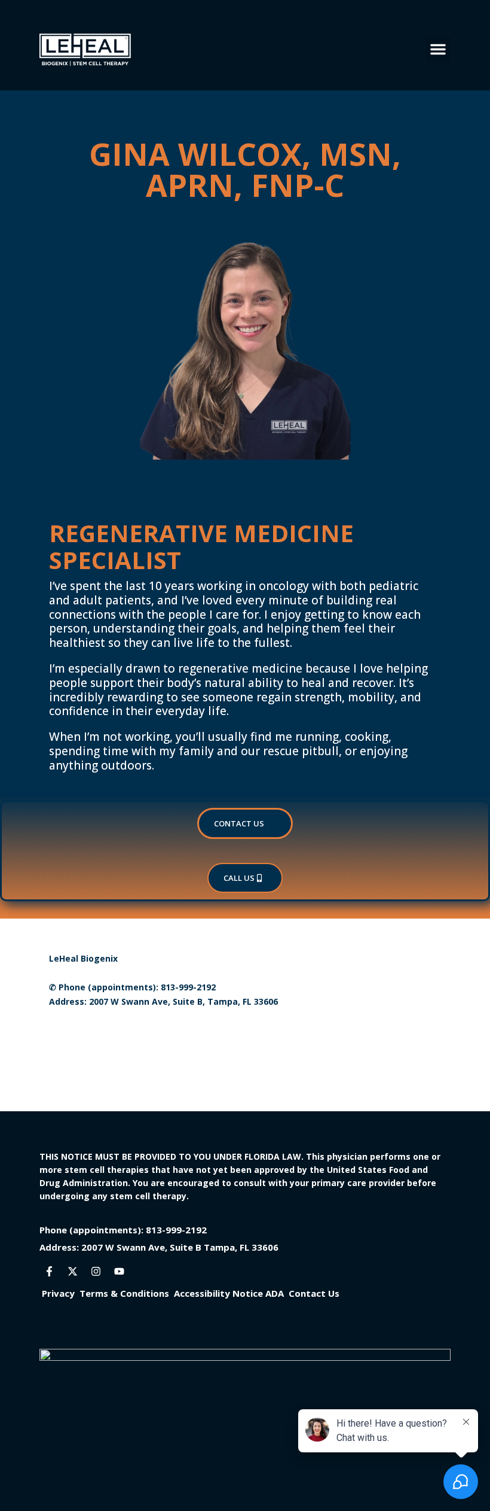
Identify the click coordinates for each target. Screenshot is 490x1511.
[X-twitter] (73, 1271)
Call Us (239, 877)
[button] (438, 49)
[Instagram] (96, 1271)
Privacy (58, 1293)
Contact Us (239, 823)
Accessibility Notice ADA (229, 1293)
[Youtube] (119, 1271)
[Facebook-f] (49, 1271)
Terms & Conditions (124, 1293)
